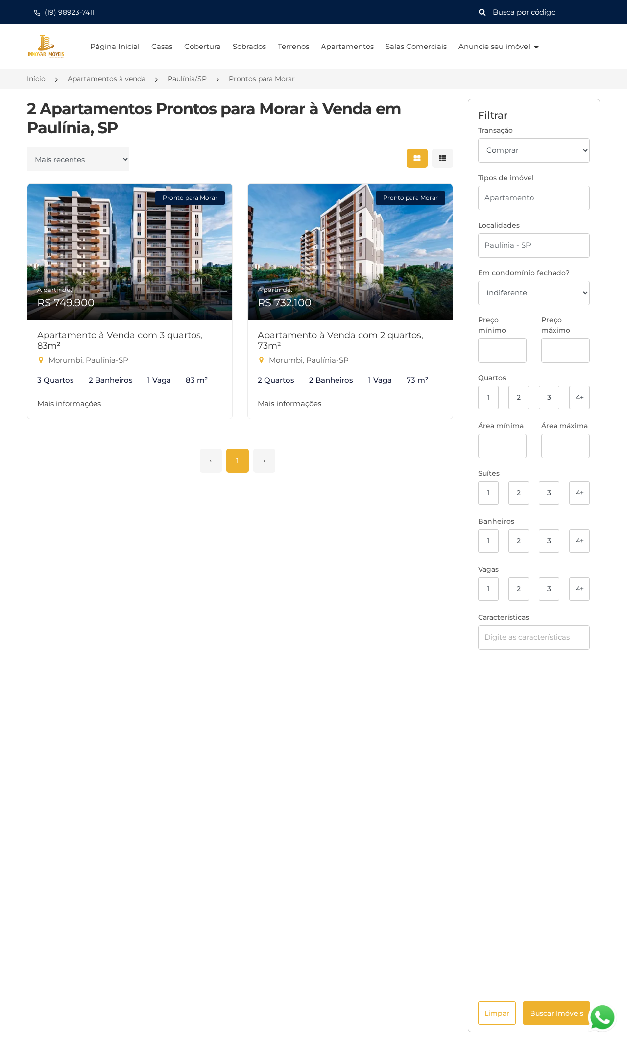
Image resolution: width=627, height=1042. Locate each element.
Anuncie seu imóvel (495, 46)
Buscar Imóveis (556, 1013)
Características (503, 617)
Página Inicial (115, 46)
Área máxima (564, 425)
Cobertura (202, 46)
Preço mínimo (492, 325)
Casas (161, 46)
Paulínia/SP (187, 78)
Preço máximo (555, 325)
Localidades (499, 225)
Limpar (496, 1013)
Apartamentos (347, 46)
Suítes (489, 473)
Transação (495, 130)
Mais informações (69, 403)
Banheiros (496, 521)
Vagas (488, 569)
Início (36, 78)
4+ (580, 397)
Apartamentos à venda (106, 78)
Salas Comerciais (416, 46)
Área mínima (501, 425)
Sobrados (249, 46)
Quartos (492, 377)
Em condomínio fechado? (524, 272)
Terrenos (293, 46)
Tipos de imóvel (506, 177)
